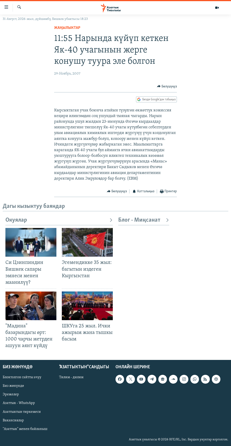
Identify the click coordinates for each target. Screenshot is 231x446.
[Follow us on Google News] (162, 379)
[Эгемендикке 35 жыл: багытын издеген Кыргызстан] (87, 242)
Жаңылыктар (67, 28)
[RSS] (205, 379)
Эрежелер (11, 394)
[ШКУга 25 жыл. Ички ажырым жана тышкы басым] (87, 305)
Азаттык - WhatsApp (19, 403)
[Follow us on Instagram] (184, 379)
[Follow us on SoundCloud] (173, 379)
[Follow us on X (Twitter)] (130, 379)
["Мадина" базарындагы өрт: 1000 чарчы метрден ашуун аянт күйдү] (30, 305)
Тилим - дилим (71, 377)
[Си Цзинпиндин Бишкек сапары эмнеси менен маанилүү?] (30, 242)
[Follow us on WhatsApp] (194, 379)
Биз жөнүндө (13, 386)
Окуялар (16, 220)
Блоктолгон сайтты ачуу (22, 377)
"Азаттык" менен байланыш (25, 429)
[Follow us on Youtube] (141, 379)
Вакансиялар (13, 420)
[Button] (167, 86)
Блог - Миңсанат (139, 220)
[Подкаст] (216, 379)
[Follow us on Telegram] (152, 379)
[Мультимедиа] (217, 8)
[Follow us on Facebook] (120, 379)
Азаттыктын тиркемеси (22, 411)
